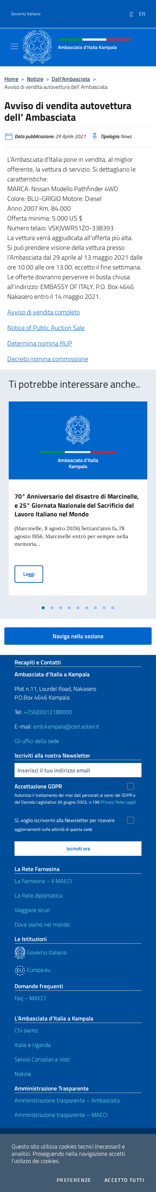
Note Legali (125, 802)
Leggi (33, 574)
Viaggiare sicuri (32, 910)
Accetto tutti (124, 1180)
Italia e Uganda (33, 1044)
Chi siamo (26, 1030)
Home (11, 79)
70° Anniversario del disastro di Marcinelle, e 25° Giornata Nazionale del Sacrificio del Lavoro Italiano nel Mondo (77, 505)
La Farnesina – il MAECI (43, 881)
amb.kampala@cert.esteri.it (66, 726)
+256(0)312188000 (48, 712)
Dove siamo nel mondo (42, 924)
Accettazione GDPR (38, 786)
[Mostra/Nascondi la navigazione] (14, 46)
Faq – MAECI (30, 998)
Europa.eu (37, 969)
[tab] (43, 607)
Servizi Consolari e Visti (42, 1059)
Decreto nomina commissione (47, 359)
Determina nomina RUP (39, 343)
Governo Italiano (25, 14)
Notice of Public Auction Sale (46, 328)
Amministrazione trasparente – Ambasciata (67, 1100)
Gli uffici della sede (37, 741)
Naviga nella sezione (78, 636)
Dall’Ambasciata (71, 79)
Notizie (35, 79)
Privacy (107, 802)
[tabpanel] (78, 501)
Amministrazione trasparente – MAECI (61, 1114)
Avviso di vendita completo (43, 312)
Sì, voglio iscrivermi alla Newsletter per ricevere (65, 820)
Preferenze (74, 1180)
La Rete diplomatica (38, 895)
